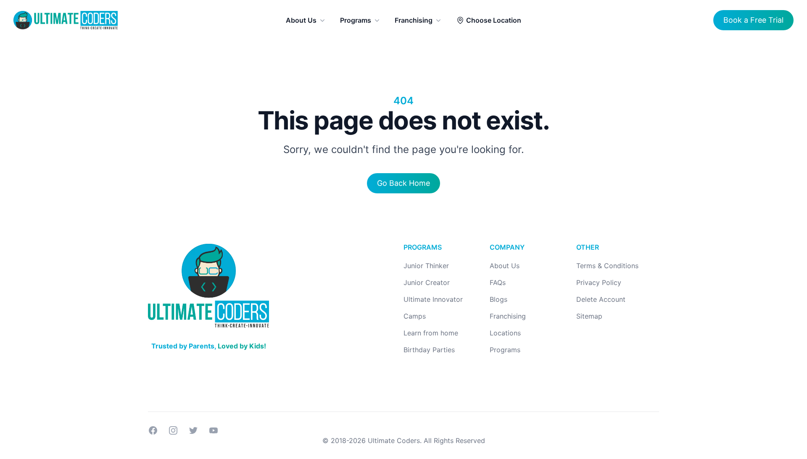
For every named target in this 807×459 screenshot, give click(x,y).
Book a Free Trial (753, 20)
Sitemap (589, 316)
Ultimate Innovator (433, 299)
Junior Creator (427, 282)
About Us (301, 20)
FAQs (498, 282)
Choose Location (493, 20)
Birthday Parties (429, 350)
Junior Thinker (426, 265)
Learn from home (431, 333)
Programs (355, 20)
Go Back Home (403, 183)
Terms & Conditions (607, 265)
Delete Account (600, 299)
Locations (505, 333)
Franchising (414, 20)
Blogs (498, 299)
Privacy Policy (598, 282)
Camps (415, 316)
